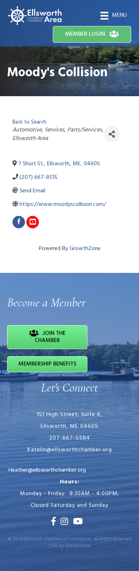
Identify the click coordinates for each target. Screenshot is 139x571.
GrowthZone (85, 248)
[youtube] (32, 222)
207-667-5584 (69, 438)
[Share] (112, 134)
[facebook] (18, 222)
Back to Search (29, 122)
